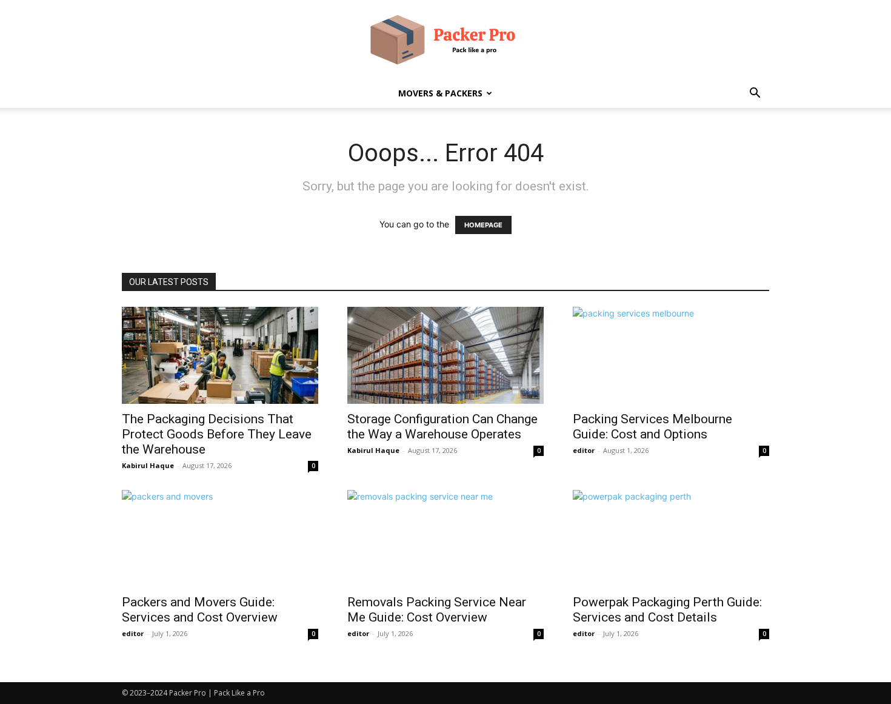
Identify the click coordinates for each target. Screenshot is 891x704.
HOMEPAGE (483, 225)
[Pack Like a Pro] (445, 40)
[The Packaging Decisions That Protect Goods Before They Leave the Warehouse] (220, 355)
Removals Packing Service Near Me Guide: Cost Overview (436, 610)
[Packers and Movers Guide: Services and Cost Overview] (220, 538)
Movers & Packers (440, 93)
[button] (754, 94)
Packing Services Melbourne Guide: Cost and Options (652, 426)
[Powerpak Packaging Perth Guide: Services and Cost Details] (671, 538)
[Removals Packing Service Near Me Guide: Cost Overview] (445, 538)
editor (584, 450)
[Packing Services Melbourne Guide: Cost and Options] (671, 355)
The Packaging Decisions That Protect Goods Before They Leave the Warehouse (217, 434)
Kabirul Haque (148, 465)
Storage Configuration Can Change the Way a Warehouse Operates (442, 426)
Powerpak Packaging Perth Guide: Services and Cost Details (667, 610)
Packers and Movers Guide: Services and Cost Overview (200, 610)
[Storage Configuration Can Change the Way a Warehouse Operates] (445, 355)
